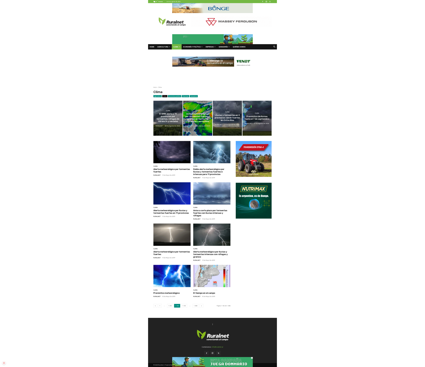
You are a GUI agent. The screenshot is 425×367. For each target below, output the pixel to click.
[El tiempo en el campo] (211, 276)
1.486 (195, 306)
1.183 (184, 306)
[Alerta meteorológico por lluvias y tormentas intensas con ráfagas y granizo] (211, 235)
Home (152, 47)
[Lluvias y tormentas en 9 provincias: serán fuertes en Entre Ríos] (227, 118)
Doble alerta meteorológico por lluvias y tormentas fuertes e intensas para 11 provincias (208, 172)
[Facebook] (262, 1)
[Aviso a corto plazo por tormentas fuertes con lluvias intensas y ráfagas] (211, 193)
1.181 (170, 306)
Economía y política (192, 47)
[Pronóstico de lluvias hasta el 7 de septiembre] (257, 118)
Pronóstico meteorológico (166, 293)
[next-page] (201, 306)
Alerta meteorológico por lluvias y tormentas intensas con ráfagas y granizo (210, 254)
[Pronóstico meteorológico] (172, 276)
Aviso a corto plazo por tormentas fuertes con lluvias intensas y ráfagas (210, 213)
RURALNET (157, 175)
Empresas (210, 47)
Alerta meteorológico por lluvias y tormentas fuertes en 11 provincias (171, 211)
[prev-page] (155, 306)
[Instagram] (266, 1)
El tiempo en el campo (204, 293)
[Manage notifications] (4, 363)
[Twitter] (270, 1)
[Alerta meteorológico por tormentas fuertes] (172, 152)
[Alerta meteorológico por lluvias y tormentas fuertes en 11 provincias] (172, 193)
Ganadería (223, 47)
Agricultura (162, 47)
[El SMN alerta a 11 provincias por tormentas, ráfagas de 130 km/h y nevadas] (168, 118)
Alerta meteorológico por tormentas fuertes (171, 170)
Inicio (155, 87)
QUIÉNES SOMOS (239, 47)
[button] (274, 47)
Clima (175, 47)
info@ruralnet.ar (217, 347)
